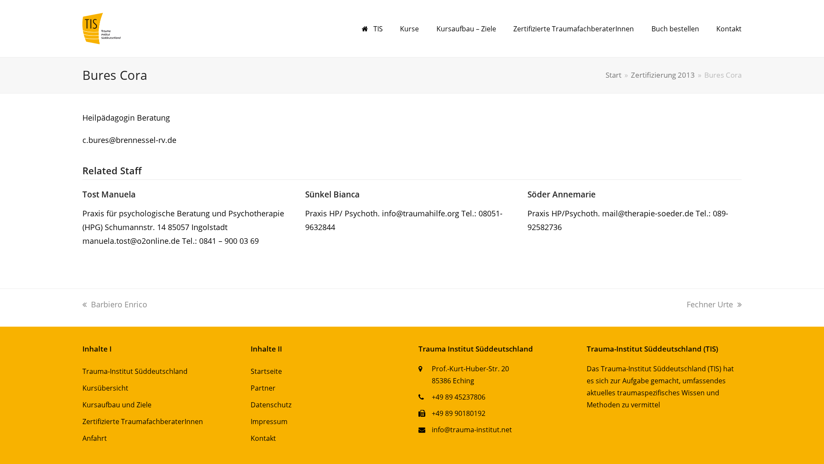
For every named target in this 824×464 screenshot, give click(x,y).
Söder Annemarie (561, 194)
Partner (263, 388)
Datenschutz (271, 404)
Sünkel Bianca (332, 194)
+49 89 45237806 (458, 397)
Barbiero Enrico (119, 304)
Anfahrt (94, 438)
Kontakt (263, 438)
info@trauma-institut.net (472, 429)
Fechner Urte (710, 304)
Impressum (269, 421)
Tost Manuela (109, 194)
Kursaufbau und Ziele (116, 404)
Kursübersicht (105, 388)
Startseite (266, 371)
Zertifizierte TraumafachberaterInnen (142, 421)
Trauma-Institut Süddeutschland (135, 371)
